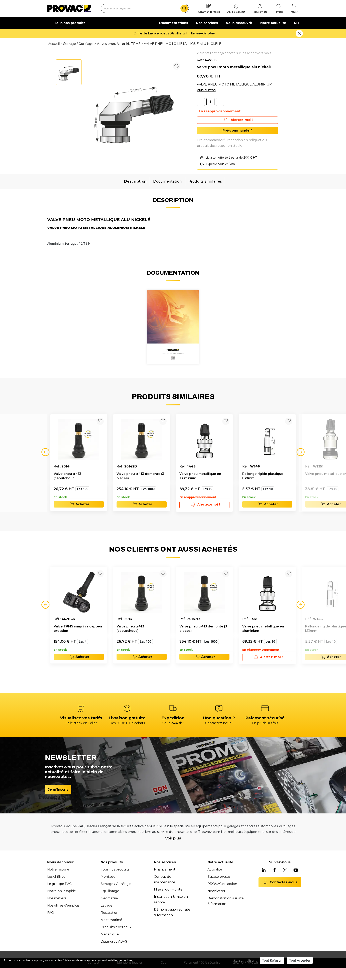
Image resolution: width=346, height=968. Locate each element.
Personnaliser (244, 960)
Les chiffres (56, 877)
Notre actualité (273, 23)
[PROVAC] (69, 8)
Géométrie (109, 898)
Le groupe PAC (59, 884)
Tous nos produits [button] (69, 23)
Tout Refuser (272, 960)
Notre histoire (58, 869)
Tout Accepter (299, 960)
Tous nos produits (115, 869)
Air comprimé (111, 920)
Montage (108, 877)
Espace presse (218, 877)
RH (296, 23)
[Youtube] (296, 870)
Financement (164, 869)
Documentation (167, 181)
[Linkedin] (264, 870)
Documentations (173, 23)
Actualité (214, 869)
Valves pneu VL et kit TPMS (119, 44)
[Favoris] (278, 6)
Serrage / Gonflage (78, 44)
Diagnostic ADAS (114, 941)
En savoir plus (198, 33)
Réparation (109, 913)
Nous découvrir (239, 23)
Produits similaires (205, 181)
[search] (184, 8)
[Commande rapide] (208, 6)
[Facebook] (274, 870)
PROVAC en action (222, 884)
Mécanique (110, 934)
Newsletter (216, 891)
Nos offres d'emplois (63, 905)
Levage (106, 905)
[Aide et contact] (236, 6)
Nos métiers (56, 898)
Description (135, 181)
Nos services (207, 23)
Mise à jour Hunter (169, 889)
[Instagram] (285, 870)
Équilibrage (110, 891)
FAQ (50, 913)
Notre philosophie (61, 891)
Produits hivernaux (116, 927)
